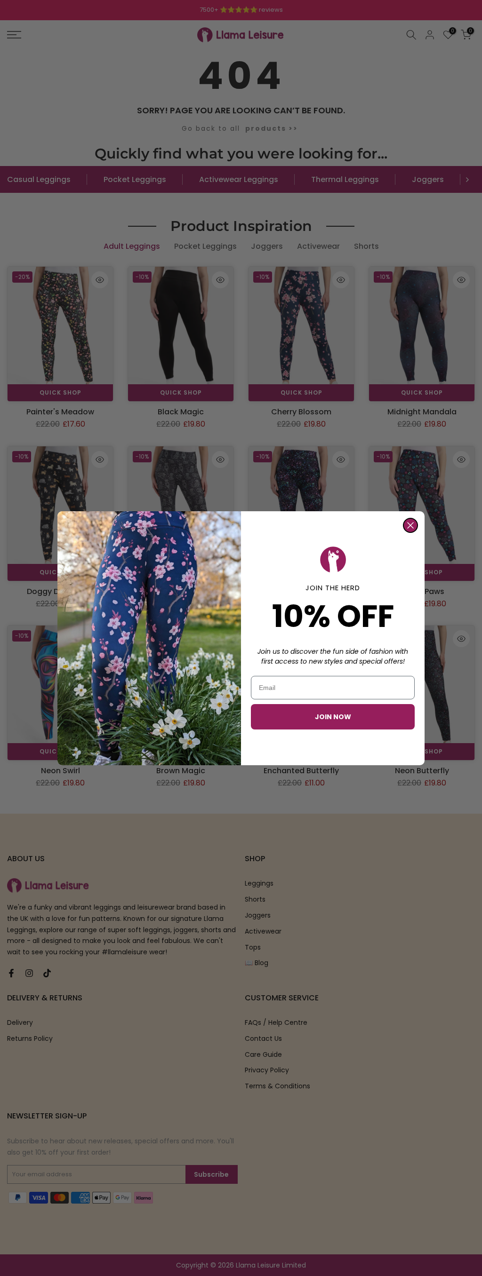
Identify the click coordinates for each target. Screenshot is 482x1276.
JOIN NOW (333, 716)
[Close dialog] (410, 525)
